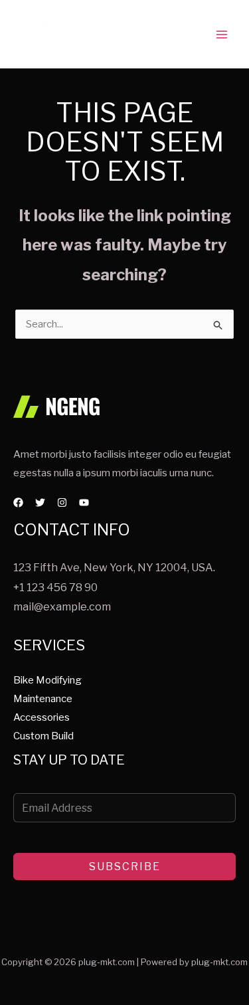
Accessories (41, 717)
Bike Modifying (47, 680)
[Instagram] (62, 502)
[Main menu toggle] (222, 34)
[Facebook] (18, 502)
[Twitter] (40, 502)
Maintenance (42, 699)
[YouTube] (84, 502)
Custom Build (43, 736)
